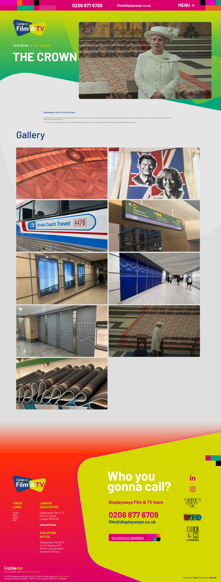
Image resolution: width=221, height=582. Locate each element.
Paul (195, 577)
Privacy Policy (63, 576)
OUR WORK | (22, 45)
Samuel (213, 577)
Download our (128, 538)
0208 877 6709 (87, 5)
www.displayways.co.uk (30, 572)
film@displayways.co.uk (134, 5)
